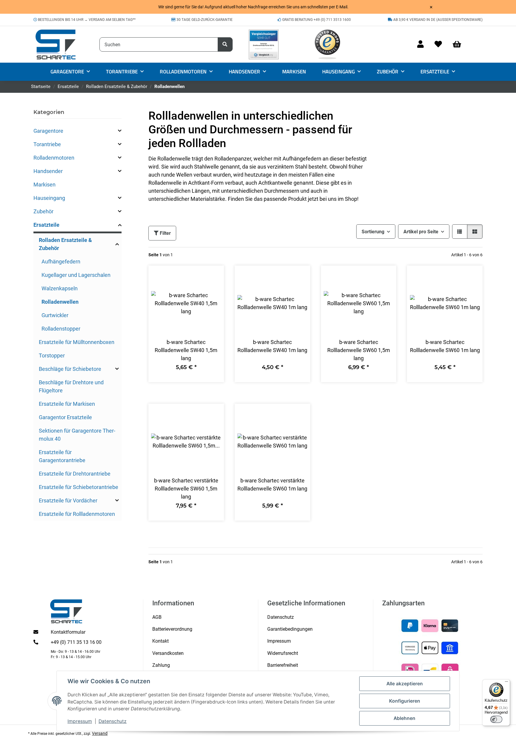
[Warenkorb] (459, 44)
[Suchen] (225, 44)
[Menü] (506, 683)
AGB (157, 617)
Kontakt (160, 641)
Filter (165, 233)
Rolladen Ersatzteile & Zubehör (65, 244)
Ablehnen (404, 718)
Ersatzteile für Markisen (67, 404)
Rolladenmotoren (53, 158)
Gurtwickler (55, 315)
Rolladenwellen (60, 302)
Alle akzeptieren (404, 684)
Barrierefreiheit (282, 665)
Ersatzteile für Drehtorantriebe (74, 474)
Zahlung (161, 665)
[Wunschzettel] (438, 44)
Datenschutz (113, 721)
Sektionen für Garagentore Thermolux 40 (77, 435)
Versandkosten (168, 653)
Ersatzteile (46, 225)
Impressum (79, 721)
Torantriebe (47, 144)
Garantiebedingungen (290, 629)
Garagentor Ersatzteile (65, 417)
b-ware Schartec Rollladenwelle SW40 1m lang (272, 346)
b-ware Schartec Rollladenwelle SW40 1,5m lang (186, 350)
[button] (420, 44)
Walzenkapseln (60, 288)
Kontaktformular (68, 632)
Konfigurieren (404, 701)
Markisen (44, 184)
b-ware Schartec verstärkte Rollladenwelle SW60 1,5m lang (186, 488)
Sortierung (373, 232)
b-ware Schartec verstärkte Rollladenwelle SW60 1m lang (272, 484)
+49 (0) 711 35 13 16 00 (76, 642)
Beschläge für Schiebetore (70, 369)
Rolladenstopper (61, 329)
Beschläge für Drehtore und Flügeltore (71, 386)
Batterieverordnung (172, 629)
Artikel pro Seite (420, 232)
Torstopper (52, 355)
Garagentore (48, 131)
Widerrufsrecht (282, 653)
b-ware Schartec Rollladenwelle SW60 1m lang (445, 346)
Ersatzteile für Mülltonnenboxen (76, 342)
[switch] (496, 719)
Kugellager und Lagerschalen (76, 275)
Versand (100, 733)
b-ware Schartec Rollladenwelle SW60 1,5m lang (358, 350)
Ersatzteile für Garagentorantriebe (62, 456)
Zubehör (43, 211)
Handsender (48, 171)
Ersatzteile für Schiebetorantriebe (78, 487)
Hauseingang (49, 198)
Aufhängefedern (61, 261)
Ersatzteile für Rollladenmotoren (77, 514)
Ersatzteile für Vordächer (68, 500)
